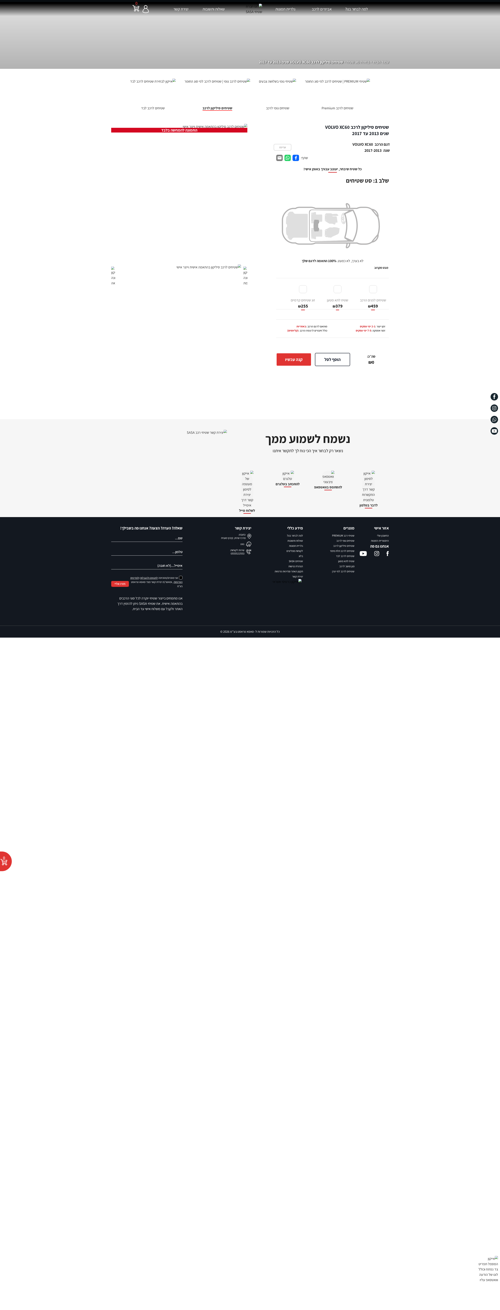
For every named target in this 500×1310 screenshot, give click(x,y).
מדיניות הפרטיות (236, 1296)
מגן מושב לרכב (346, 566)
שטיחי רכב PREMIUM (343, 535)
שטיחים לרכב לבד (345, 556)
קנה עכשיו (294, 359)
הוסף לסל (332, 359)
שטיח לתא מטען (337, 303)
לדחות (162, 1292)
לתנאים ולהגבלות (149, 578)
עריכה (282, 147)
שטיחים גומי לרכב (345, 540)
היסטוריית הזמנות (380, 540)
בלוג (301, 556)
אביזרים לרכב (322, 9)
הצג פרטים (159, 1302)
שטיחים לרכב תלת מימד (342, 551)
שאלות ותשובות (214, 9)
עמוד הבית (381, 61)
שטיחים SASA (296, 561)
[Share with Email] (279, 158)
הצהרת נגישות (295, 566)
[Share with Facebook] (296, 158)
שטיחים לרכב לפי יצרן (343, 571)
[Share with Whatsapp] (287, 158)
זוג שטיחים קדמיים (303, 303)
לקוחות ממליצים (294, 551)
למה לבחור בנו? (356, 9)
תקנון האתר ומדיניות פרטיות (289, 571)
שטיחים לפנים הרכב (373, 303)
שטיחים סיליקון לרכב (343, 546)
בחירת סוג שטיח (358, 61)
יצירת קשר (180, 9)
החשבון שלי (383, 535)
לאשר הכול (154, 1282)
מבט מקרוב (381, 268)
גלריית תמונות (285, 9)
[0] (135, 10)
